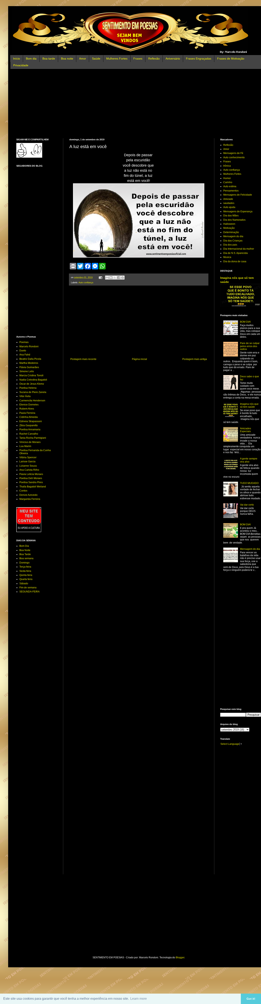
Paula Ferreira (27, 413)
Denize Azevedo (28, 495)
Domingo (24, 562)
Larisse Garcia (27, 461)
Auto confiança (86, 282)
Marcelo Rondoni (29, 346)
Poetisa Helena (27, 387)
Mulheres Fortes (116, 58)
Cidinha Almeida (28, 417)
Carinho (227, 182)
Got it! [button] (251, 998)
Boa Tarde (25, 554)
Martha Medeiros (28, 363)
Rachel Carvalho (28, 433)
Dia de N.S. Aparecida (235, 253)
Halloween (229, 223)
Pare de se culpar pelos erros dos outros (250, 346)
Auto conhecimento (234, 157)
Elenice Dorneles (29, 404)
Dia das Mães (231, 215)
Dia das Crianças (232, 240)
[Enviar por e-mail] (107, 278)
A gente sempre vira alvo (248, 460)
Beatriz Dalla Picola (30, 359)
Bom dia (31, 58)
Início (16, 58)
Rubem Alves (26, 408)
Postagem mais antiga (194, 359)
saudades (228, 203)
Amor (82, 58)
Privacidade (20, 65)
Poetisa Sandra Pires (31, 482)
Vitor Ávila (25, 396)
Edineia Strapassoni (30, 421)
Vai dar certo (247, 504)
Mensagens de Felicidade (237, 194)
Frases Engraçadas (198, 58)
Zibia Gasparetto (28, 425)
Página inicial (139, 359)
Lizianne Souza (28, 465)
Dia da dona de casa (234, 261)
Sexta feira (25, 571)
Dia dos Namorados (234, 219)
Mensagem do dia (233, 236)
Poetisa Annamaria (29, 429)
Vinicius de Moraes (30, 442)
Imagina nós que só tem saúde (249, 405)
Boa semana (26, 558)
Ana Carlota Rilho (29, 469)
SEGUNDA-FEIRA (29, 591)
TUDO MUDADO (249, 483)
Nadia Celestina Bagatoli (33, 379)
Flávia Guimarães (29, 367)
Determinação (231, 232)
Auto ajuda (229, 207)
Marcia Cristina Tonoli (31, 375)
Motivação (229, 228)
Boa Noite (24, 550)
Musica (227, 257)
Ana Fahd (24, 354)
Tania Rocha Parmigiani (32, 437)
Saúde (96, 58)
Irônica (227, 165)
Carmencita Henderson (32, 400)
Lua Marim (25, 446)
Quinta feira (25, 575)
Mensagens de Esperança (237, 211)
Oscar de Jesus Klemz (31, 383)
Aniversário (173, 58)
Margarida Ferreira (29, 499)
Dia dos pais (230, 244)
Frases (137, 58)
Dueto (22, 350)
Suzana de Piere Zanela (32, 392)
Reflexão (154, 58)
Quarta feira (25, 579)
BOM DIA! (245, 321)
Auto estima (229, 186)
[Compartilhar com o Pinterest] (123, 278)
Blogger (180, 957)
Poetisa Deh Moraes (30, 478)
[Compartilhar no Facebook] (119, 278)
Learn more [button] (138, 998)
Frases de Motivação (230, 58)
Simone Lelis (26, 371)
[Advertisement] (138, 103)
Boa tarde (48, 58)
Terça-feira (25, 566)
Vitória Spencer (27, 457)
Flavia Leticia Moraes (31, 474)
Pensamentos (231, 190)
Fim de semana (27, 587)
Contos (23, 490)
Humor (227, 178)
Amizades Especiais (245, 430)
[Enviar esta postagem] (100, 277)
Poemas (24, 342)
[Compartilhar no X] (115, 278)
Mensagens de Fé (233, 153)
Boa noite (67, 58)
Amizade (228, 199)
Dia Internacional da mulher (238, 248)
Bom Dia (24, 546)
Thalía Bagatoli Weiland (32, 486)
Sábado (23, 583)
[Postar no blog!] (111, 278)
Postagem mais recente (83, 359)
